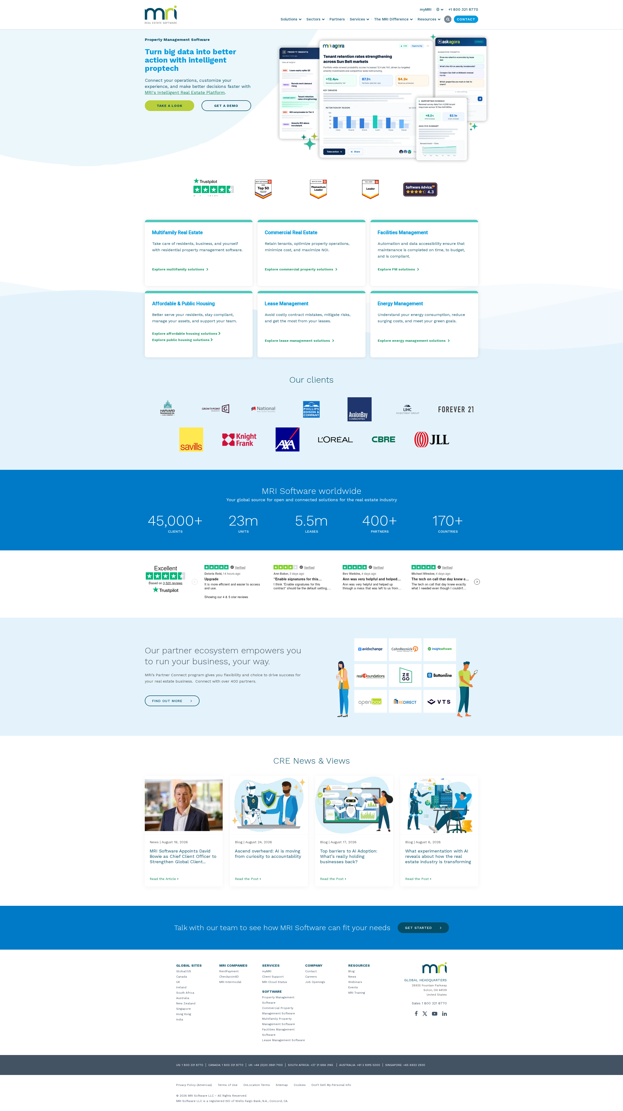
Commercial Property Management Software (278, 1010)
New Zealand (185, 1003)
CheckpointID (229, 976)
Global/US (183, 971)
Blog (351, 971)
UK (178, 982)
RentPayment (228, 971)
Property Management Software (278, 1000)
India (179, 1019)
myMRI (266, 971)
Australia (182, 998)
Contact (311, 971)
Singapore (183, 1008)
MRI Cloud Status (274, 982)
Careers (311, 976)
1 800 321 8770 (434, 1003)
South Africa (185, 992)
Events (353, 987)
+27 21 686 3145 (322, 1065)
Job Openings (315, 982)
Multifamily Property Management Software (278, 1021)
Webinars (355, 982)
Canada (181, 976)
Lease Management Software (283, 1040)
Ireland (181, 987)
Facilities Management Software (278, 1032)
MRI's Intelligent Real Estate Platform (185, 92)
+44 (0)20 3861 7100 (268, 1065)
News (352, 976)
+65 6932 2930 (414, 1065)
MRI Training (356, 992)
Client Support (273, 976)
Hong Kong (183, 1014)
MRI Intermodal (230, 982)
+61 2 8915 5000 (368, 1065)
